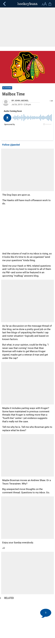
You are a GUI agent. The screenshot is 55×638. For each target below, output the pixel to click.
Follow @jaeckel (11, 144)
